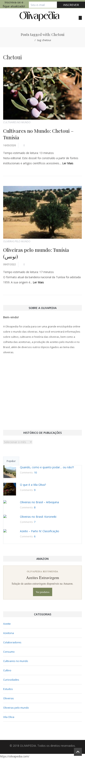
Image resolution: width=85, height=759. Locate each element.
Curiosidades (11, 679)
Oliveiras (8, 698)
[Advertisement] (42, 391)
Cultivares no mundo (17, 122)
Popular (11, 461)
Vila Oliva (8, 717)
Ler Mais (67, 163)
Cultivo (7, 670)
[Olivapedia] (39, 16)
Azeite (7, 623)
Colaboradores (12, 642)
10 (35, 472)
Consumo (9, 651)
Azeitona (8, 633)
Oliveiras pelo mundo (16, 241)
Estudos (8, 689)
